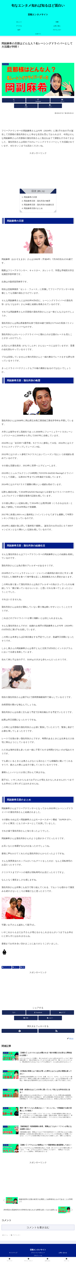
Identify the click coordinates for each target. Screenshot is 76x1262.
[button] (50, 106)
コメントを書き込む (38, 1227)
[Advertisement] (38, 54)
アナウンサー (7, 967)
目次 (33, 191)
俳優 (23, 967)
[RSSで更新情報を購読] (56, 1031)
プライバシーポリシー (38, 1252)
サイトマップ (13, 1252)
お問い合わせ (63, 1252)
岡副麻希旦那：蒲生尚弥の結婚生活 (39, 205)
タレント (16, 967)
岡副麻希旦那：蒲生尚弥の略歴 (37, 201)
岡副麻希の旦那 (30, 197)
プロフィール (38, 1255)
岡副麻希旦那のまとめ (33, 208)
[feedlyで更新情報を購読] (20, 1031)
